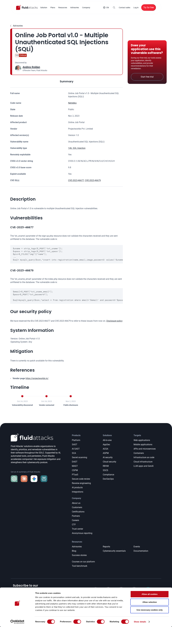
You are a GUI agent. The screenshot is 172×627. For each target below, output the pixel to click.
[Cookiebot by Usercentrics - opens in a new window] (17, 622)
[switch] (77, 621)
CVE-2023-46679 (93, 180)
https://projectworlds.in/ (37, 378)
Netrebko (72, 103)
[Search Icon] (114, 7)
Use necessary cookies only (150, 610)
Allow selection (149, 602)
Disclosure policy (114, 321)
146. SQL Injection (76, 148)
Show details (140, 622)
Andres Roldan (31, 67)
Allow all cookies (149, 594)
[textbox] (66, 254)
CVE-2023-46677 (76, 180)
